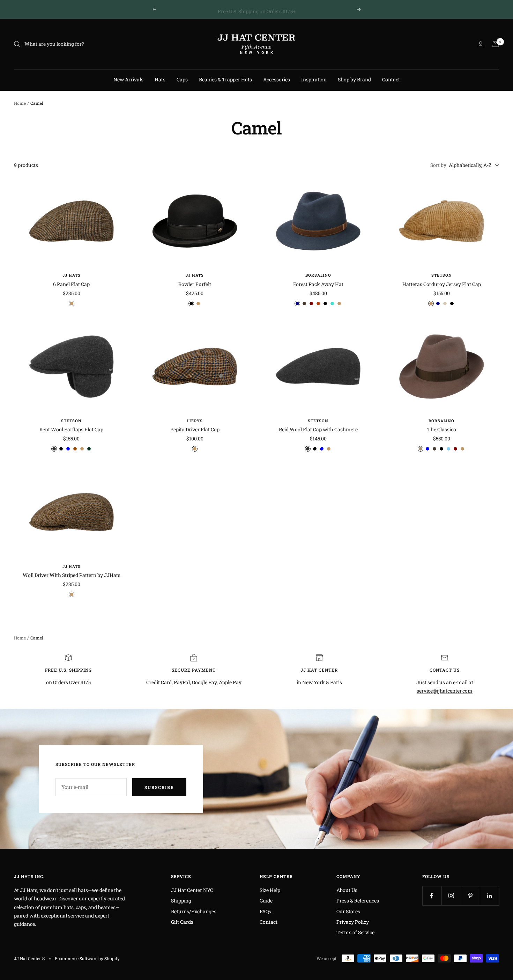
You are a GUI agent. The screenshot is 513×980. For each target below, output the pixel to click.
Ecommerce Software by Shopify (87, 958)
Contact (391, 79)
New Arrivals (128, 79)
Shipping (181, 900)
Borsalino (318, 275)
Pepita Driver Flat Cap (195, 429)
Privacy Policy (352, 922)
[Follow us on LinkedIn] (489, 895)
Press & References (357, 900)
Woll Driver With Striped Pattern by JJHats (71, 575)
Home (20, 103)
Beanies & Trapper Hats (225, 79)
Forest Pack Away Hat (318, 284)
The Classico (441, 429)
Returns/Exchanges (193, 911)
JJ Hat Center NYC (192, 890)
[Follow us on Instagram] (451, 895)
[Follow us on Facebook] (431, 895)
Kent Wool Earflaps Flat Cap (71, 429)
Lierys (195, 420)
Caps (182, 79)
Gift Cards (182, 922)
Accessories (276, 79)
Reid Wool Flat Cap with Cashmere (318, 429)
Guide (266, 900)
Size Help (270, 890)
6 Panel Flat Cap (71, 284)
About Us (346, 890)
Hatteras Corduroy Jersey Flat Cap (441, 284)
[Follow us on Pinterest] (470, 895)
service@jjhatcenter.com (445, 690)
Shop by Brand (354, 79)
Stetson (441, 275)
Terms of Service (355, 932)
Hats (160, 79)
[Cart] (495, 44)
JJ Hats (71, 275)
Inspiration (314, 79)
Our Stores (348, 911)
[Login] (480, 44)
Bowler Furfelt (194, 284)
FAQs (265, 911)
